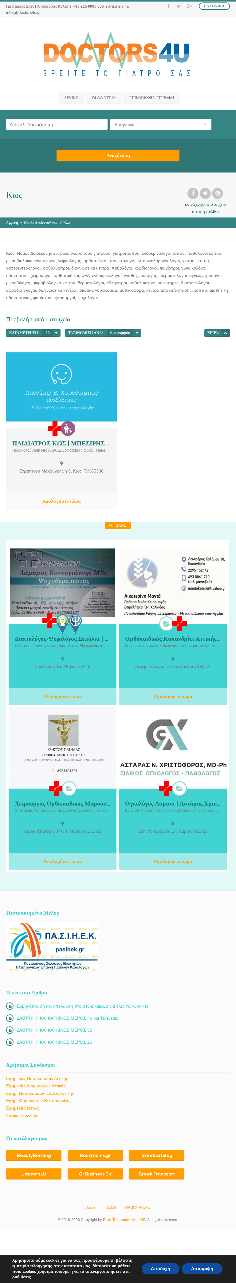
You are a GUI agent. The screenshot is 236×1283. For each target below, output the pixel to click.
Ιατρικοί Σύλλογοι (22, 1115)
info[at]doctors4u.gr (23, 12)
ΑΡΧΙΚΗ (71, 97)
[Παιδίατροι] (68, 428)
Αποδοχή (160, 1269)
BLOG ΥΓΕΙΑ (104, 97)
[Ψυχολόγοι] (75, 624)
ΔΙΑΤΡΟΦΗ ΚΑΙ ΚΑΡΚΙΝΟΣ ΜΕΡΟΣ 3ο (54, 1030)
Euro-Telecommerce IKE (124, 1220)
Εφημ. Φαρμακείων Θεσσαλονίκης (39, 1100)
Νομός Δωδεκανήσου (40, 223)
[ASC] (225, 333)
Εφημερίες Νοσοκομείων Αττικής (37, 1078)
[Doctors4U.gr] (118, 55)
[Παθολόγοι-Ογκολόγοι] (179, 788)
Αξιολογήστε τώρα (61, 501)
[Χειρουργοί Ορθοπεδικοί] (166, 623)
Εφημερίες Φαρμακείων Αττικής (36, 1085)
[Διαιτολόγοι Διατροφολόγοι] (62, 624)
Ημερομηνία (120, 333)
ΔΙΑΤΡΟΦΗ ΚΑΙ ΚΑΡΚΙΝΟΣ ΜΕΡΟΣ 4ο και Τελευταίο (67, 1018)
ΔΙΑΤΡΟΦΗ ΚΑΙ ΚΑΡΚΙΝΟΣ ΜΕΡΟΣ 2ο (54, 1042)
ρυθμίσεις (21, 1277)
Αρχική (12, 223)
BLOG (111, 1207)
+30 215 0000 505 (88, 6)
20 (47, 333)
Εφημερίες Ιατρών (23, 1108)
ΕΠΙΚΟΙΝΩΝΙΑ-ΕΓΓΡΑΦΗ (151, 97)
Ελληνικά (214, 6)
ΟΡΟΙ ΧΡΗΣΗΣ (137, 1207)
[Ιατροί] (55, 428)
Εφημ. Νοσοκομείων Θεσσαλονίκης (40, 1093)
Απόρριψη (202, 1269)
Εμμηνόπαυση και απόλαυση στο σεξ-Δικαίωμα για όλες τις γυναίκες (82, 1006)
